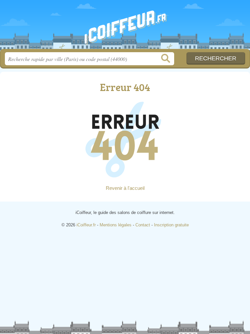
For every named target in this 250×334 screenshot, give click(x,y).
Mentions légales (116, 224)
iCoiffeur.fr (125, 27)
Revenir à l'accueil (125, 188)
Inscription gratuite (171, 224)
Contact (142, 224)
